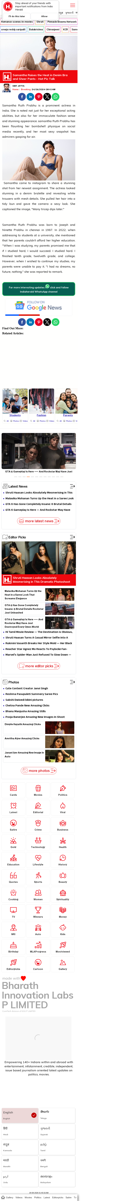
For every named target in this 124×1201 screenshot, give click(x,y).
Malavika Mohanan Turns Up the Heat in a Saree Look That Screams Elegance (39, 499)
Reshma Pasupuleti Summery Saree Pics (31, 694)
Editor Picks (17, 537)
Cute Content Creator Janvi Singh (26, 689)
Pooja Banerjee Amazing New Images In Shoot (35, 717)
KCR (65, 29)
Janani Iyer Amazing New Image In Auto (24, 755)
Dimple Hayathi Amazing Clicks (23, 725)
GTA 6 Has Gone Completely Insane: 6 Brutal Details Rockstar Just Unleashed (38, 504)
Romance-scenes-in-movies (17, 21)
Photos (13, 682)
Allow (44, 16)
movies (28, 1197)
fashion (61, 116)
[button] (22, 97)
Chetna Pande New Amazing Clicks (27, 706)
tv (75, 1197)
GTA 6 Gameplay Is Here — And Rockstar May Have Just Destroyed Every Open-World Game (37, 510)
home (3, 1197)
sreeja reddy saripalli (13, 29)
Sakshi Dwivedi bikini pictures (24, 700)
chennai (34, 230)
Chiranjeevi (53, 29)
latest (47, 1197)
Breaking (26, 89)
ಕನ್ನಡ (60, 12)
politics (37, 1197)
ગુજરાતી (69, 12)
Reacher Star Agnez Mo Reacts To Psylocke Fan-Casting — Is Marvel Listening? (36, 649)
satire (69, 1197)
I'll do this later (17, 16)
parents (19, 240)
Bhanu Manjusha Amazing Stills (25, 711)
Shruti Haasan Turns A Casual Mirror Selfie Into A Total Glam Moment (36, 638)
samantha (45, 121)
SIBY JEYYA (18, 86)
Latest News (17, 486)
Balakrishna (36, 29)
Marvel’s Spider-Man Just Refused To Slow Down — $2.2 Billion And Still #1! (38, 655)
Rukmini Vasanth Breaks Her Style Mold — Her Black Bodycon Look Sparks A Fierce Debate (38, 643)
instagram (39, 183)
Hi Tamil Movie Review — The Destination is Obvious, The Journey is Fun (38, 632)
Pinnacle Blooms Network (62, 21)
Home (15, 89)
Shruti (39, 21)
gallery (9, 1197)
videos (19, 1197)
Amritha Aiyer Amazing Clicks (22, 739)
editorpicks (57, 1197)
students (27, 235)
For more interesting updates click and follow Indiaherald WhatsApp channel (39, 289)
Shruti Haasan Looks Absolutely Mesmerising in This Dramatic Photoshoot (38, 493)
